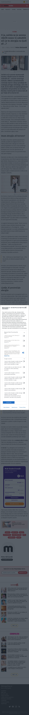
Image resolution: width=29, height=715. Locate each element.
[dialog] (14, 357)
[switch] (23, 336)
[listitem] (14, 333)
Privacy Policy (22, 407)
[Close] (26, 307)
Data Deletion (7, 407)
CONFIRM (8, 402)
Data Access (14, 407)
